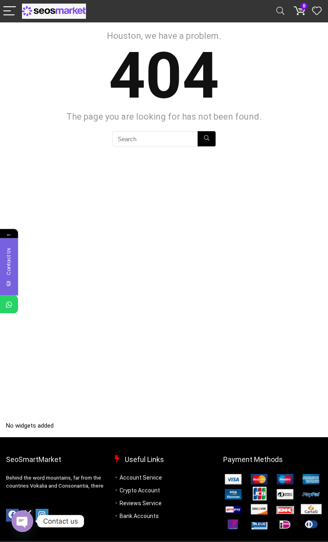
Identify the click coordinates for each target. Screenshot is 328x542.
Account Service (141, 477)
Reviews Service (141, 503)
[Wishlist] (317, 11)
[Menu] (9, 11)
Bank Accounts (139, 516)
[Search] (280, 11)
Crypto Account (140, 490)
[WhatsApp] (9, 304)
